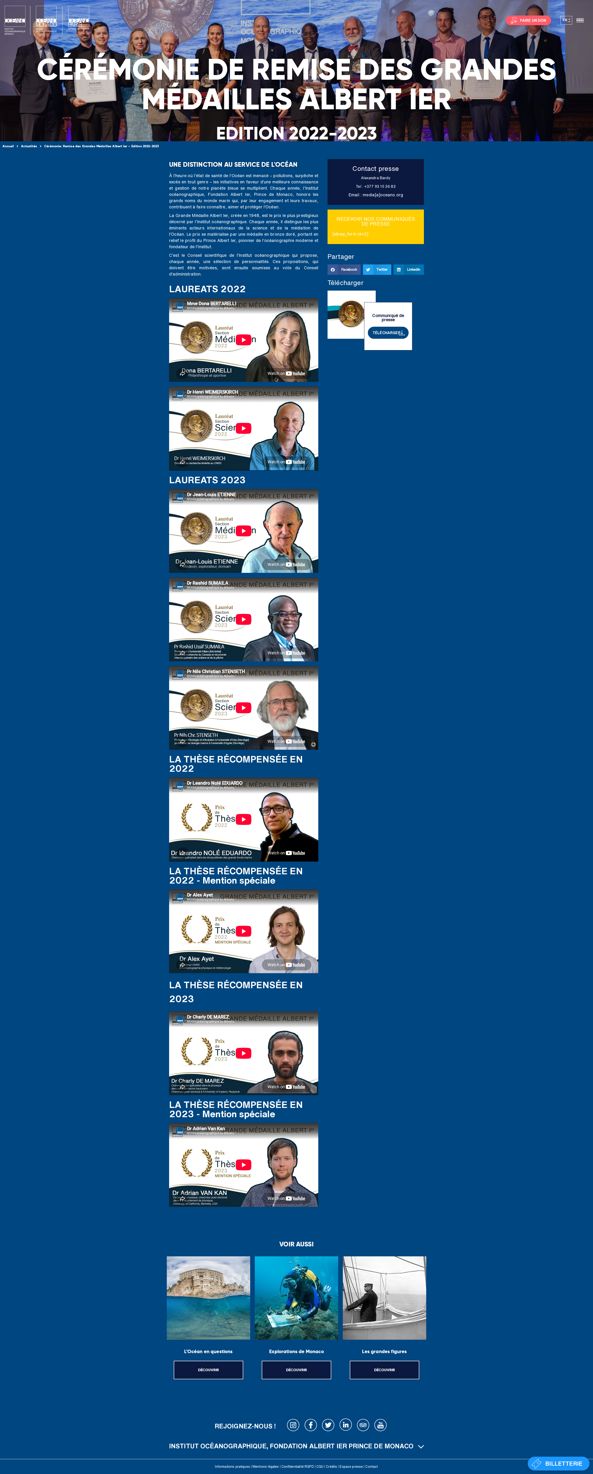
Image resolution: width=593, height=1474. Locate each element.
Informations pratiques (232, 1466)
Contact (371, 1466)
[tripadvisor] (363, 1426)
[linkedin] (346, 1426)
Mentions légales (265, 1466)
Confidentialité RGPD (297, 1466)
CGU (319, 1466)
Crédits (331, 1466)
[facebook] (311, 1426)
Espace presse (351, 1466)
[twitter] (328, 1426)
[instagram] (293, 1426)
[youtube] (381, 1426)
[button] (344, 269)
